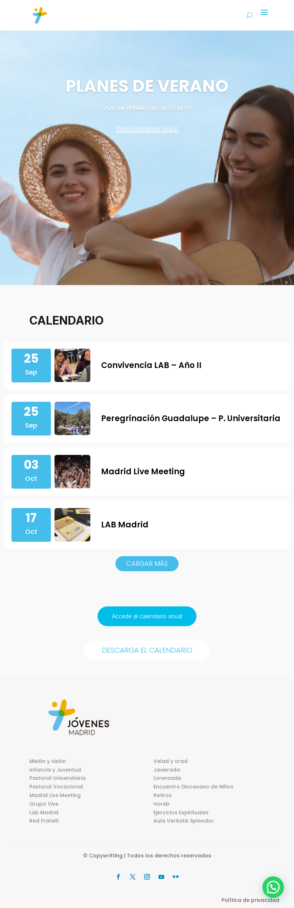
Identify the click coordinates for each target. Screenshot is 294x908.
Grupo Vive (43, 803)
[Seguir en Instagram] (147, 877)
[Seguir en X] (132, 877)
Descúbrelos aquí (147, 129)
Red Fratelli (43, 820)
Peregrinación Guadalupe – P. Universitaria (190, 418)
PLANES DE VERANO (147, 86)
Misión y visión (47, 761)
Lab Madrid (43, 812)
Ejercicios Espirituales (181, 812)
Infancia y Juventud (55, 769)
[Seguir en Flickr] (175, 877)
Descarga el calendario (147, 650)
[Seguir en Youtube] (161, 877)
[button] (273, 887)
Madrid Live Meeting (143, 471)
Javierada (166, 769)
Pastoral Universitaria (57, 778)
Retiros (162, 795)
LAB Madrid (124, 524)
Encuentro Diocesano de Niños (193, 786)
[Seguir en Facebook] (118, 877)
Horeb (161, 803)
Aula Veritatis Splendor (183, 820)
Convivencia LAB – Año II (151, 365)
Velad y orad (170, 761)
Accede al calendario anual (147, 616)
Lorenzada (167, 778)
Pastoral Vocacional (56, 786)
